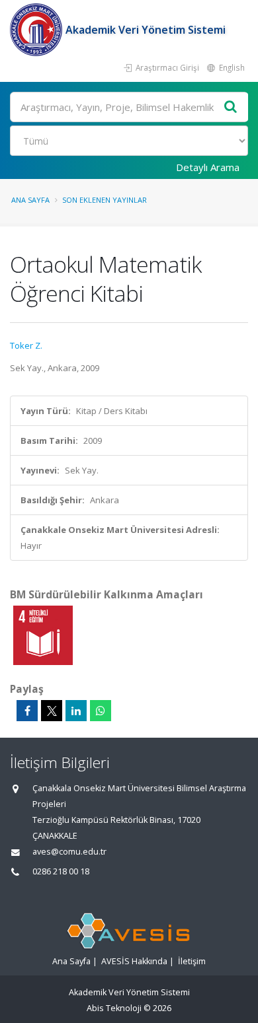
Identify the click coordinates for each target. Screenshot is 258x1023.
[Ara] (231, 107)
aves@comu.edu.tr (69, 851)
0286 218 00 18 (60, 871)
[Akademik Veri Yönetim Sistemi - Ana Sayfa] (37, 29)
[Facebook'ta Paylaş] (27, 710)
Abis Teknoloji (114, 1008)
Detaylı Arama (207, 167)
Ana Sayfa (30, 200)
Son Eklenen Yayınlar (104, 200)
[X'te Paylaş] (51, 710)
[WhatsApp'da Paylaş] (100, 710)
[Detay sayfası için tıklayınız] (43, 635)
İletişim (192, 961)
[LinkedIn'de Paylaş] (76, 710)
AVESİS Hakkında (134, 961)
